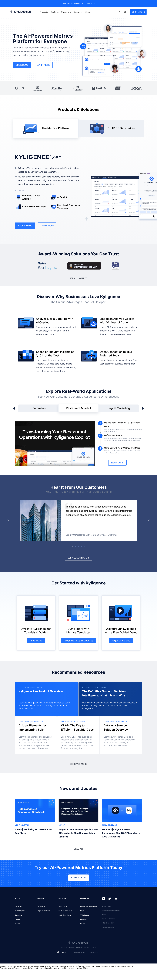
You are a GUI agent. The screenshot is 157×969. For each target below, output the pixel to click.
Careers (17, 919)
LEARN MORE (43, 65)
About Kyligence (20, 911)
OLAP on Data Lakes (65, 911)
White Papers (84, 915)
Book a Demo (25, 225)
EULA (94, 947)
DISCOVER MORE (78, 764)
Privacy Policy (93, 952)
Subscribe (18, 924)
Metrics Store (63, 906)
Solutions (54, 12)
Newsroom (83, 919)
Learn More (90, 3)
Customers (66, 12)
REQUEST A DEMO (121, 641)
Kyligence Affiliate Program (89, 906)
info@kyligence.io (108, 927)
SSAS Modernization (65, 915)
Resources (77, 12)
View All (78, 849)
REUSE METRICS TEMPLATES (78, 641)
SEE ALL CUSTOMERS (79, 558)
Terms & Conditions (79, 952)
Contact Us (18, 906)
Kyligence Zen (41, 906)
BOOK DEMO (22, 65)
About (87, 12)
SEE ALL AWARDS (78, 278)
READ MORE (117, 463)
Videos (82, 924)
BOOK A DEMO (138, 12)
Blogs (82, 911)
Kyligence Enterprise (43, 911)
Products (44, 12)
